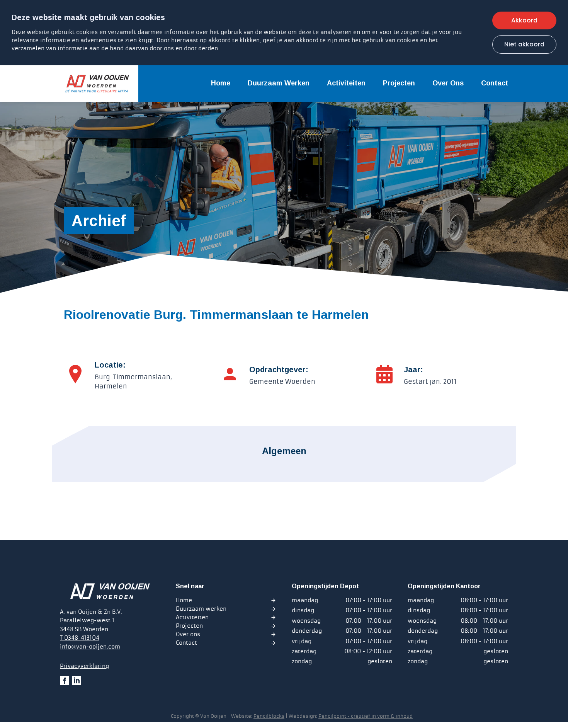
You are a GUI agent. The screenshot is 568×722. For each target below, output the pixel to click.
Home (220, 83)
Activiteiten (346, 83)
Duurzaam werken (279, 83)
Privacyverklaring (84, 665)
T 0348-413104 (79, 637)
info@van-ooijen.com (90, 646)
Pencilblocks (268, 716)
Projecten (399, 83)
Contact (494, 83)
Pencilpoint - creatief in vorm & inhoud (365, 716)
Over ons (448, 83)
